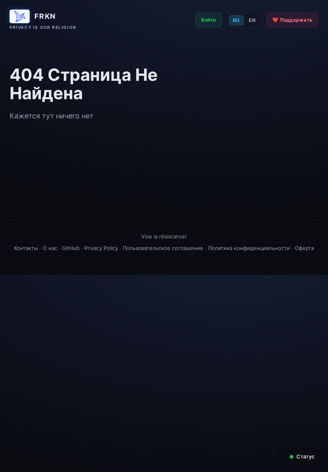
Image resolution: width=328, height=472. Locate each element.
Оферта (304, 248)
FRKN (45, 16)
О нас (50, 248)
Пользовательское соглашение (163, 248)
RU (236, 20)
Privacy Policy (101, 248)
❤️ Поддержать (292, 20)
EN (252, 20)
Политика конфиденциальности (249, 248)
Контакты (26, 248)
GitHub (71, 248)
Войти (208, 20)
